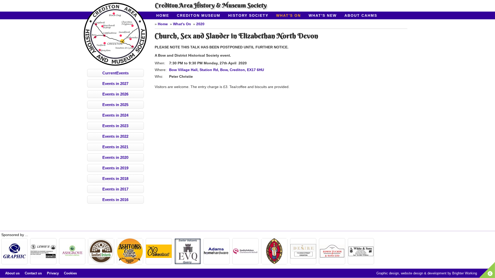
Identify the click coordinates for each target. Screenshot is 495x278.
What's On (288, 15)
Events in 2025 (115, 104)
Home (162, 15)
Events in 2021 (115, 147)
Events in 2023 (115, 126)
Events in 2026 (115, 94)
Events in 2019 (115, 168)
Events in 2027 (115, 83)
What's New (323, 15)
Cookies (70, 273)
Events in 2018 (115, 178)
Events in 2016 (115, 199)
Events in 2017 (115, 189)
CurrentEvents (115, 73)
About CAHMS (360, 15)
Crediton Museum (198, 15)
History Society (248, 15)
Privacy (53, 273)
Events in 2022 (115, 136)
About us (12, 273)
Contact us (33, 273)
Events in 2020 (115, 157)
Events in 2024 (115, 115)
